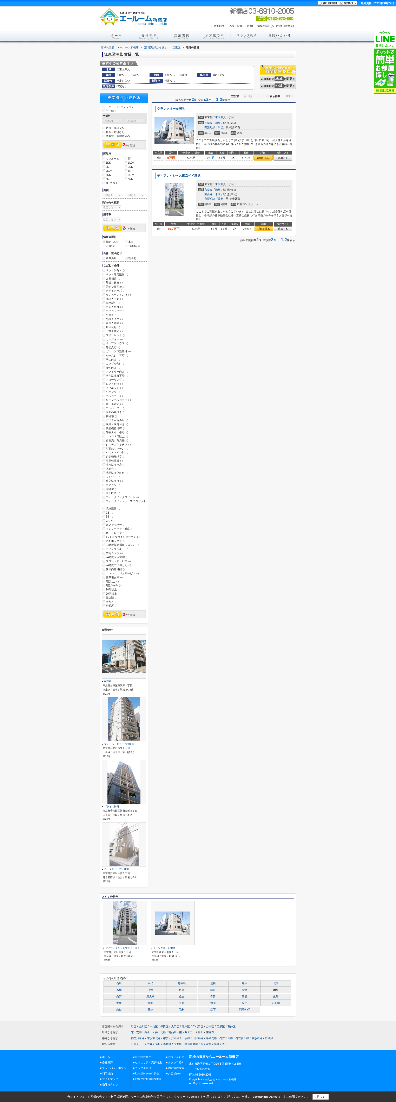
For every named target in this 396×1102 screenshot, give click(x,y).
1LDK (131, 162)
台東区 (210, 1026)
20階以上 (113, 593)
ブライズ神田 (111, 806)
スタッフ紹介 (176, 1062)
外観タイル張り (117, 432)
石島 (119, 983)
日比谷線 (198, 1038)
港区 (133, 1026)
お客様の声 (175, 1073)
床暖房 (111, 489)
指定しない (112, 241)
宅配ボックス (115, 541)
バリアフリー (115, 310)
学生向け (113, 359)
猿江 (213, 990)
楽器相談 (113, 278)
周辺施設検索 (176, 1068)
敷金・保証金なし (116, 128)
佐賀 (181, 990)
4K (107, 178)
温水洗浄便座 (115, 464)
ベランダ (113, 391)
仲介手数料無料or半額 (148, 1079)
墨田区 (164, 1026)
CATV (111, 520)
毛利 (181, 1009)
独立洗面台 (114, 480)
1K (129, 158)
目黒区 (221, 1026)
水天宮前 (206, 1044)
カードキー (114, 339)
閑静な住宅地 (115, 286)
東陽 (275, 996)
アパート (111, 106)
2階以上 (112, 581)
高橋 (244, 996)
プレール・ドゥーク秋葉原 (119, 744)
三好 (150, 1009)
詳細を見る (263, 157)
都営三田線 (226, 1038)
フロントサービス (118, 561)
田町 (133, 1044)
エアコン (113, 485)
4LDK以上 (112, 182)
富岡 (150, 1003)
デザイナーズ (115, 290)
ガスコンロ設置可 (118, 351)
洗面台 (111, 468)
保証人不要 (114, 298)
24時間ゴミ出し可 (118, 565)
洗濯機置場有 (115, 428)
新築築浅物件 (143, 1057)
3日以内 (111, 246)
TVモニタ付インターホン (123, 536)
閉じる (321, 1096)
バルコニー (114, 395)
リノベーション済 (118, 294)
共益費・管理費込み (118, 136)
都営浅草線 (137, 1038)
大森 (149, 1044)
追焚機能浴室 (115, 456)
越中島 (182, 983)
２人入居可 (114, 306)
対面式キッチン (117, 448)
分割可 (111, 315)
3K (129, 170)
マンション (127, 106)
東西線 (208, 194)
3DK (108, 174)
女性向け (113, 367)
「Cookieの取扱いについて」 (266, 1096)
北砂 (275, 983)
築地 (216, 1044)
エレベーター (115, 408)
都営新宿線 (242, 1038)
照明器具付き (115, 412)
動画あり (133, 258)
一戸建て (111, 110)
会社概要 (107, 1062)
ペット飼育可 (115, 270)
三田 (192, 1032)
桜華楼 (108, 681)
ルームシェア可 (117, 355)
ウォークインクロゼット (122, 497)
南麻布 (210, 1032)
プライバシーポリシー (115, 1068)
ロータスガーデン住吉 (116, 869)
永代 (150, 983)
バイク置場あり (117, 420)
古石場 (276, 1003)
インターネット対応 (119, 528)
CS (109, 512)
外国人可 (113, 347)
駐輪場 (111, 416)
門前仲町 (244, 1009)
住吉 (181, 996)
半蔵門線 (211, 1038)
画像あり (111, 258)
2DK (130, 166)
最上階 (111, 597)
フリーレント (115, 335)
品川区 (143, 1026)
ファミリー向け (117, 371)
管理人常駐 (114, 323)
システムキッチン (118, 444)
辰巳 (220, 127)
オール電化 (114, 404)
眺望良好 (113, 327)
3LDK (131, 174)
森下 (213, 1009)
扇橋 (213, 983)
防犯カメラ (114, 553)
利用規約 (107, 1073)
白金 (147, 1032)
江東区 (216, 117)
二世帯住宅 (114, 331)
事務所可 (113, 302)
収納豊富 (113, 508)
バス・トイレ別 (117, 452)
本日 (130, 241)
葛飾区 (231, 1026)
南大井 (183, 1032)
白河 (119, 996)
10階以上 (113, 589)
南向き (111, 601)
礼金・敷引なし (115, 132)
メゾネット (114, 387)
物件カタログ (110, 1084)
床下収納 (113, 493)
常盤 (119, 1003)
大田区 (175, 1026)
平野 (181, 1003)
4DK (130, 178)
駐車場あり (114, 577)
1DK (108, 162)
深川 (213, 1003)
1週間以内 (134, 246)
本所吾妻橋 (191, 1044)
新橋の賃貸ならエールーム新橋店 (214, 1056)
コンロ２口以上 (117, 436)
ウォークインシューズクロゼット (124, 503)
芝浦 (139, 1032)
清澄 (150, 990)
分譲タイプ (114, 319)
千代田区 (198, 1026)
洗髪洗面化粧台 (117, 472)
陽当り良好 (114, 282)
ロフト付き (114, 383)
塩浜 (244, 990)
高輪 (163, 1032)
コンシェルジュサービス (122, 573)
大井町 (178, 1044)
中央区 (154, 1026)
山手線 (186, 1038)
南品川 (173, 1032)
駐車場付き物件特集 (147, 1073)
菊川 (157, 1044)
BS (109, 516)
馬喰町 (167, 1044)
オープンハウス (117, 343)
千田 (213, 996)
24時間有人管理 (117, 557)
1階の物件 (113, 585)
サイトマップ (110, 1079)
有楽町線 (209, 127)
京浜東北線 (153, 1038)
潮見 (223, 117)
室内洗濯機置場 (117, 375)
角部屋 (111, 605)
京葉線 (208, 123)
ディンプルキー (117, 549)
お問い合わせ (176, 1057)
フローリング (115, 379)
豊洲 (220, 198)
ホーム (106, 1057)
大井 (155, 1032)
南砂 (119, 1009)
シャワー (113, 476)
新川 (200, 1032)
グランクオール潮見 (171, 108)
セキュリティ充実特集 (148, 1062)
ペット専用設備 (117, 274)
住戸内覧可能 (115, 569)
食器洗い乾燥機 (117, 440)
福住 (244, 1003)
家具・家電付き (117, 424)
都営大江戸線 (171, 1038)
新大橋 (150, 996)
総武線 (269, 1038)
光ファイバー (115, 524)
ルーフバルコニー (118, 399)
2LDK (109, 170)
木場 (217, 194)
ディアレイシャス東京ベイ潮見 (178, 175)
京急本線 (257, 1038)
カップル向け (115, 363)
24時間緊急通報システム (122, 544)
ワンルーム (112, 158)
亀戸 (244, 983)
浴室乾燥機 (114, 460)
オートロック (115, 532)
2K (107, 166)
